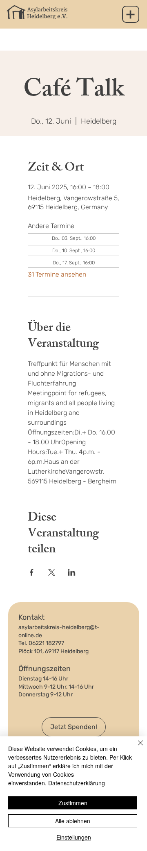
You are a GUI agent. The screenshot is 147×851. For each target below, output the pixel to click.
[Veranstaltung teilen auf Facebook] (32, 572)
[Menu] (130, 14)
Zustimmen (72, 803)
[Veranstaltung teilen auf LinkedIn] (72, 572)
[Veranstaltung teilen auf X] (52, 572)
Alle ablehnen (72, 821)
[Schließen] (135, 748)
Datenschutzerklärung (76, 783)
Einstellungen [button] (73, 837)
